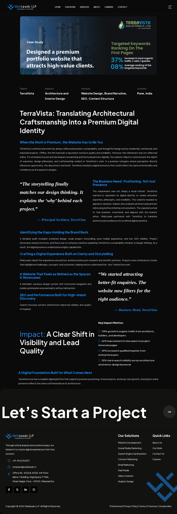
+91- (21, 460)
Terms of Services (148, 506)
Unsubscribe (165, 506)
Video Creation (125, 475)
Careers (157, 459)
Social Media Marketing (129, 448)
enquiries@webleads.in (24, 466)
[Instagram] (33, 489)
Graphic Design (126, 481)
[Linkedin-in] (25, 489)
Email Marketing (126, 464)
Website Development (129, 442)
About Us (157, 442)
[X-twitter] (17, 489)
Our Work (157, 448)
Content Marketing (127, 459)
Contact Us (158, 453)
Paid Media (123, 470)
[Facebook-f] (9, 489)
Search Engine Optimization (132, 453)
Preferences (116, 506)
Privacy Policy (131, 506)
